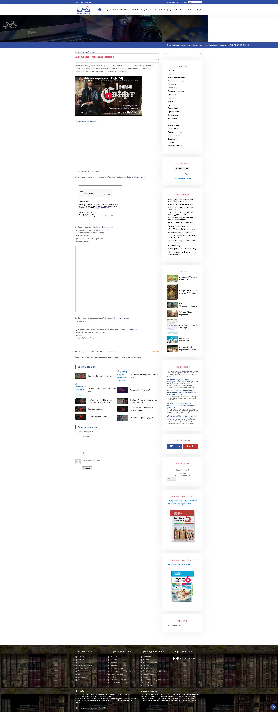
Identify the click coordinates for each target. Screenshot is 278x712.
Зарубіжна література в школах (155, 671)
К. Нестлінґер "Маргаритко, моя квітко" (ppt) (180, 208)
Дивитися (133, 330)
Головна (77, 2)
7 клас (133, 357)
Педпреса (114, 665)
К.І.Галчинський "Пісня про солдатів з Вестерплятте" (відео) (100, 402)
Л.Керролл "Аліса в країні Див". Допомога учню (188, 279)
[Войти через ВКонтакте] (83, 443)
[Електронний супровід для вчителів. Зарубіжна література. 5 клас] (182, 526)
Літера (145, 677)
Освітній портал (116, 668)
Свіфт (86, 357)
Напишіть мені (187, 658)
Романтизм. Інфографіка (178, 226)
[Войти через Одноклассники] (83, 456)
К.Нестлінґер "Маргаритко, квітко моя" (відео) (181, 242)
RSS (176, 2)
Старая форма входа (182, 179)
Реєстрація (88, 2)
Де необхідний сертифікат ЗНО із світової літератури (188, 349)
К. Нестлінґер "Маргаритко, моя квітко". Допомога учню (180, 214)
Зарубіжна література (139, 10)
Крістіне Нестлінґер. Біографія (180, 223)
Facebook (176, 446)
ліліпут (81, 357)
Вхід (93, 2)
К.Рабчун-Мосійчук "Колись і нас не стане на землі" (182, 253)
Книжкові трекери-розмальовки (181, 232)
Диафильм (124, 318)
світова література (122, 357)
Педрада (114, 662)
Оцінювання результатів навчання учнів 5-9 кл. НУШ (182, 236)
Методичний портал (151, 662)
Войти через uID (182, 169)
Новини (81, 680)
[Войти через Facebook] (83, 446)
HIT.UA (168, 478)
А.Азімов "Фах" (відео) (140, 390)
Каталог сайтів (189, 10)
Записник (178, 10)
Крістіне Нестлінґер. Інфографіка (181, 204)
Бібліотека (152, 10)
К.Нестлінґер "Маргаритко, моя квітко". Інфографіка (180, 200)
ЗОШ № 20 (147, 685)
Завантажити (139, 177)
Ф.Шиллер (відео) (175, 246)
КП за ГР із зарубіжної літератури (181, 229)
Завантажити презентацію (86, 121)
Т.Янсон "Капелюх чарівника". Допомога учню (187, 314)
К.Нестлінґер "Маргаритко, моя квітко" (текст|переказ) (180, 219)
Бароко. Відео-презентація (100, 376)
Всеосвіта (147, 657)
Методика (107, 10)
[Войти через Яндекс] (83, 449)
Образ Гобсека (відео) (98, 417)
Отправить (87, 468)
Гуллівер (111, 357)
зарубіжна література (98, 357)
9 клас (139, 357)
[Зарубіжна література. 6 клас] (182, 587)
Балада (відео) (95, 409)
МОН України (115, 657)
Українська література (121, 10)
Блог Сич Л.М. (148, 665)
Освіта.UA (114, 660)
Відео (82, 2)
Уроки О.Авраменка (151, 674)
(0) (117, 352)
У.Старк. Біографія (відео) (141, 418)
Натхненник (148, 668)
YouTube (192, 446)
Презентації (162, 10)
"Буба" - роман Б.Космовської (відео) (183, 249)
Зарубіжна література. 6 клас (179, 565)
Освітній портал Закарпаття (121, 680)
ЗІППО (113, 677)
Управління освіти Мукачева (121, 682)
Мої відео (91, 52)
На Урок (146, 660)
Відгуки (199, 10)
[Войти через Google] (83, 453)
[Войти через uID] (83, 440)
